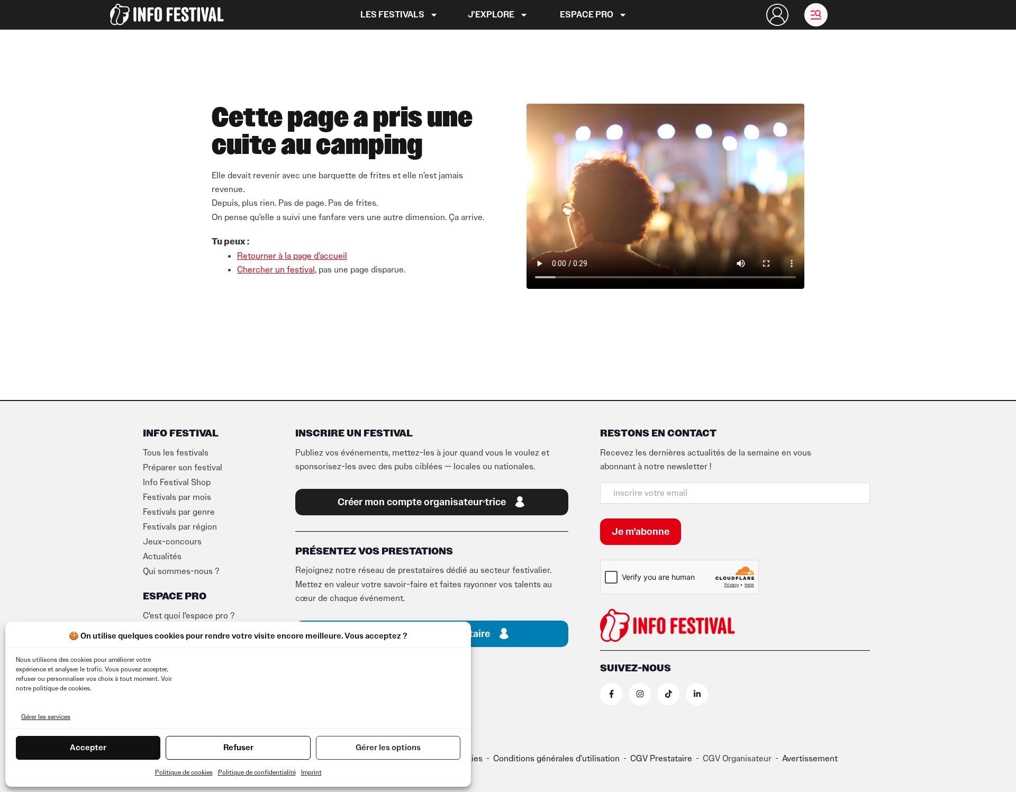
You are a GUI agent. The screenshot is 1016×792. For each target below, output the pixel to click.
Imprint (311, 772)
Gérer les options (388, 747)
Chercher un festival (276, 270)
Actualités (162, 556)
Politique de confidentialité (257, 772)
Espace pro (586, 15)
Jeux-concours (172, 542)
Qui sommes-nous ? (181, 571)
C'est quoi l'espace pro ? (188, 616)
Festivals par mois (177, 497)
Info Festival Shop (177, 482)
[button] (816, 15)
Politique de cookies (184, 772)
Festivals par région (180, 527)
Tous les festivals (175, 453)
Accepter (88, 747)
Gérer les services (45, 717)
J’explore (491, 15)
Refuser (238, 747)
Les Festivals (392, 15)
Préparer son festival (182, 468)
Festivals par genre (179, 512)
